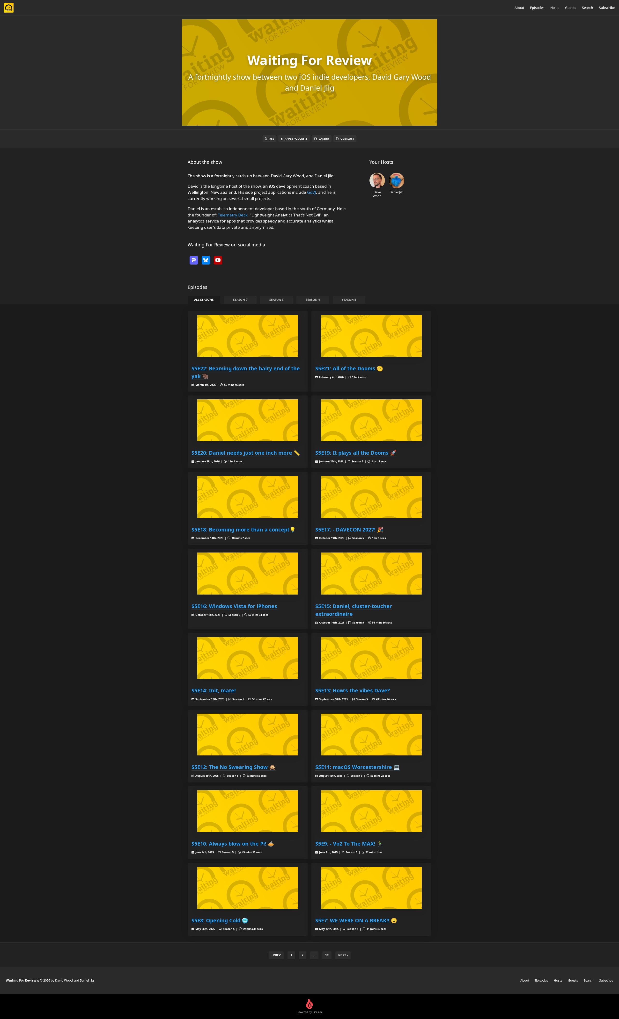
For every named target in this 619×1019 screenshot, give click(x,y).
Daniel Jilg (397, 192)
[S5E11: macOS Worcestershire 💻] (371, 734)
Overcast (347, 138)
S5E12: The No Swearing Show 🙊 (234, 766)
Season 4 (313, 300)
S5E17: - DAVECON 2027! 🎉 (349, 529)
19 (327, 955)
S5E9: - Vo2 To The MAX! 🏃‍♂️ (349, 843)
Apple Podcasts (296, 138)
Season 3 (276, 300)
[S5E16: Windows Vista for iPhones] (248, 573)
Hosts (554, 7)
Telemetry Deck (233, 215)
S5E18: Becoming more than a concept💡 (244, 529)
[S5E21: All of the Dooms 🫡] (371, 336)
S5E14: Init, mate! (214, 690)
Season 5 (349, 300)
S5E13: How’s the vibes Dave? (352, 690)
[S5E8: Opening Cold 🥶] (248, 888)
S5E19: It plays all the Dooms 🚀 (356, 452)
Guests (570, 7)
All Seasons (204, 300)
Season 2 (240, 300)
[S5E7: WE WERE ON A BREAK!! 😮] (371, 888)
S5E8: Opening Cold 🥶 (220, 920)
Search (587, 7)
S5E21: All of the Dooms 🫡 (349, 368)
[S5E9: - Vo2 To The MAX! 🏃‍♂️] (371, 811)
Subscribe (607, 7)
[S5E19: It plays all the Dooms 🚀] (371, 420)
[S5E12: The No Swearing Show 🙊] (248, 734)
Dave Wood (377, 194)
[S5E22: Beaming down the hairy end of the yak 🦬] (248, 336)
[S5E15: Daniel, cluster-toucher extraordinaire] (371, 573)
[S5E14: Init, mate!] (248, 658)
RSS (271, 138)
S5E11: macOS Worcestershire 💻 (357, 766)
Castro (324, 138)
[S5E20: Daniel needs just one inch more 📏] (248, 420)
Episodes (537, 7)
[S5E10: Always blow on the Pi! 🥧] (248, 811)
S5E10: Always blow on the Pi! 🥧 (233, 843)
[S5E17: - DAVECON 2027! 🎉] (371, 497)
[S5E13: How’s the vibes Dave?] (371, 658)
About (519, 7)
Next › (343, 955)
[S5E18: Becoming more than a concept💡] (248, 497)
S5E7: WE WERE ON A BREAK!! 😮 (356, 920)
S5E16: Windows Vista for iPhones (234, 606)
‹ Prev (276, 955)
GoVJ (311, 192)
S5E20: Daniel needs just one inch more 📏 (246, 452)
